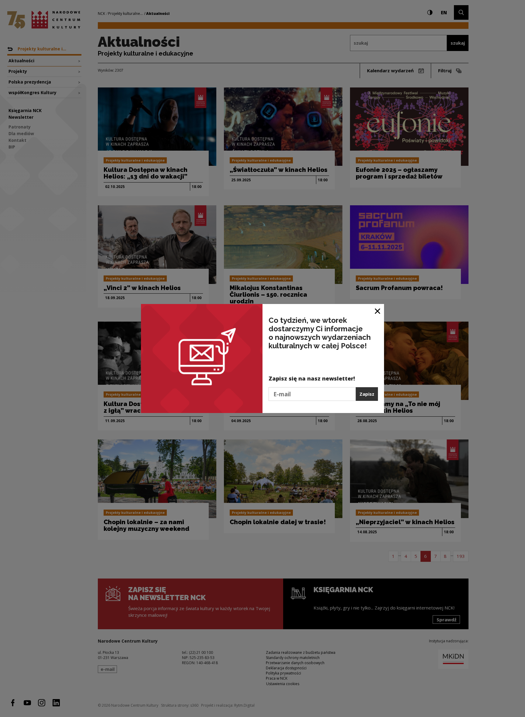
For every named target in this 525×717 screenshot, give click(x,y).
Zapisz (366, 394)
